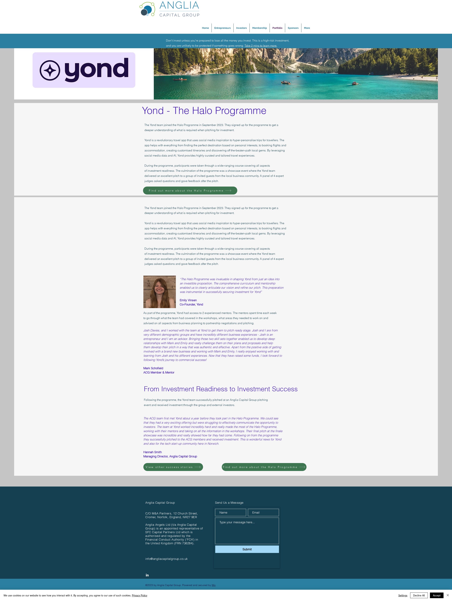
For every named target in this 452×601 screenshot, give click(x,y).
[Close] (448, 595)
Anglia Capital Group (160, 502)
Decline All (419, 595)
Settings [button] (402, 595)
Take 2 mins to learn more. (261, 45)
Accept (437, 595)
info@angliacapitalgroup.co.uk (166, 559)
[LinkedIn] (147, 575)
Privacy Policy (139, 595)
